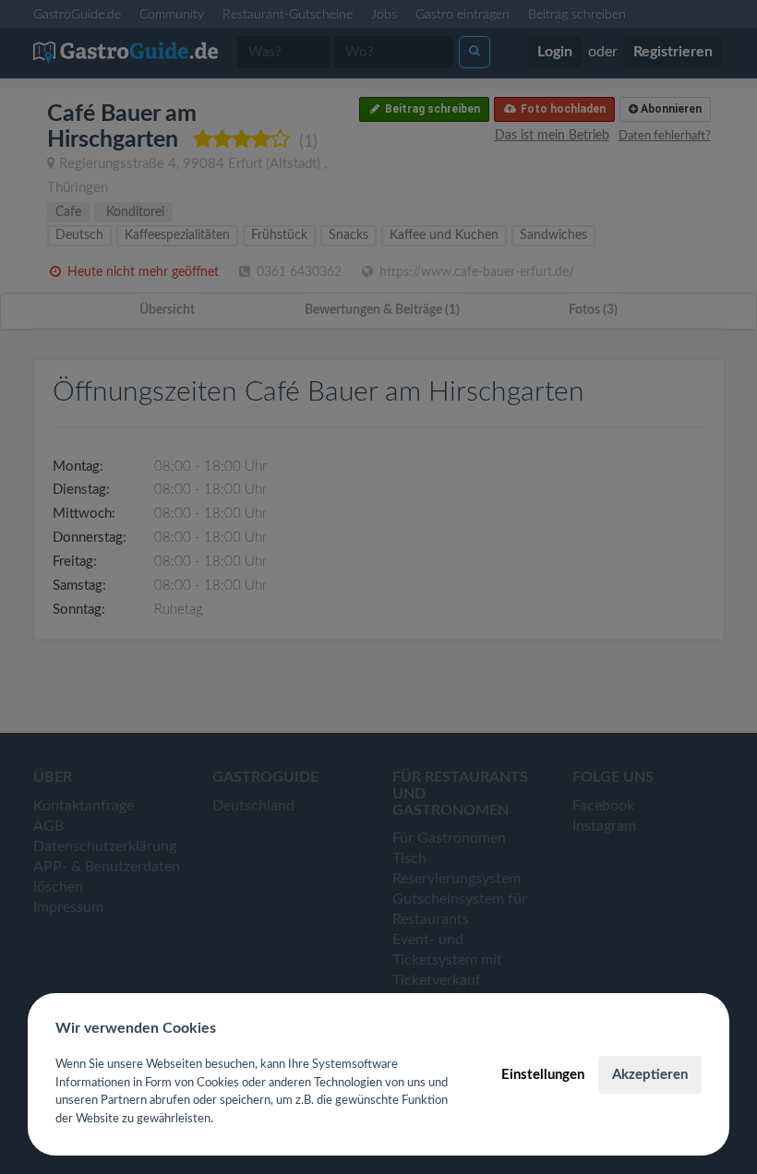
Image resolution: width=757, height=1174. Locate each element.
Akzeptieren (650, 1075)
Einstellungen (542, 1075)
